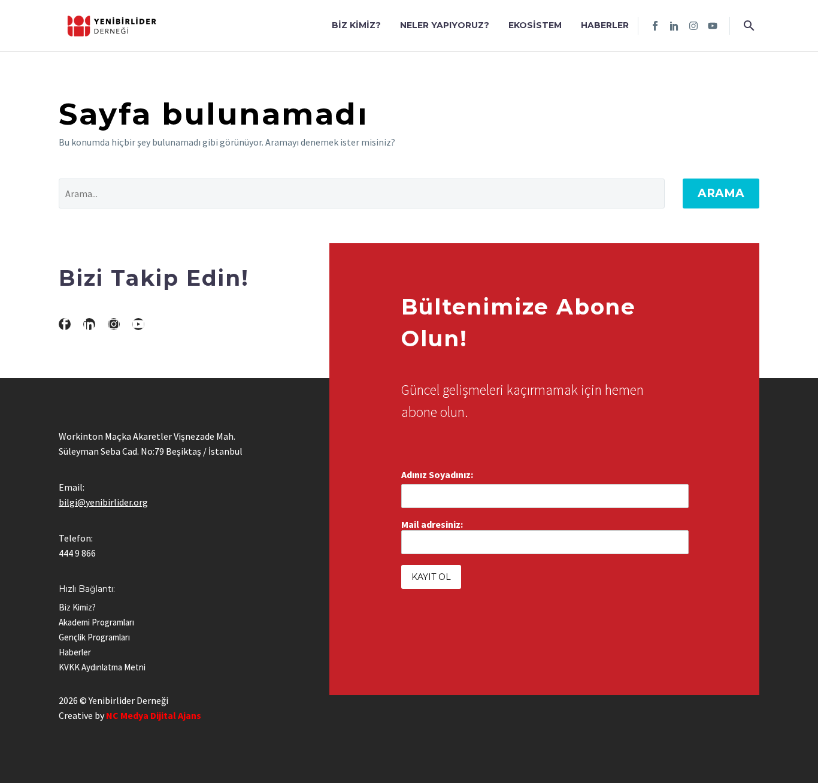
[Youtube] (712, 25)
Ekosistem (535, 25)
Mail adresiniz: (432, 524)
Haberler (605, 25)
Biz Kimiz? (356, 25)
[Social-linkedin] (674, 25)
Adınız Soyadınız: (437, 474)
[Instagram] (693, 25)
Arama (721, 193)
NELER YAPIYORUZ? (444, 25)
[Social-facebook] (655, 25)
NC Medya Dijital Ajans (153, 715)
